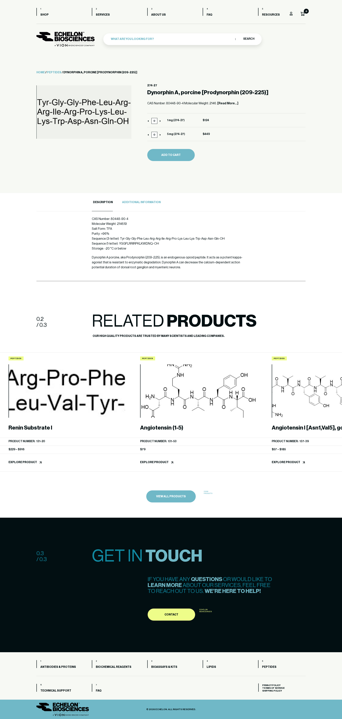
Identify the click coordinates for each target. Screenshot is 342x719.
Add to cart (171, 155)
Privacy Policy (271, 685)
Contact (171, 614)
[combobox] (172, 39)
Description (103, 202)
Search (248, 39)
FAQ (209, 14)
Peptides (54, 72)
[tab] (102, 202)
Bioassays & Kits (164, 667)
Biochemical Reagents (113, 667)
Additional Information (141, 202)
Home (40, 72)
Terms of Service (273, 688)
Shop (44, 14)
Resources (271, 14)
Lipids (211, 667)
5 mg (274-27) (176, 134)
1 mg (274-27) (176, 120)
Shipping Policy (272, 691)
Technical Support (55, 690)
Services (103, 14)
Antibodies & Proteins (58, 667)
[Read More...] (227, 103)
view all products (171, 496)
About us (158, 14)
